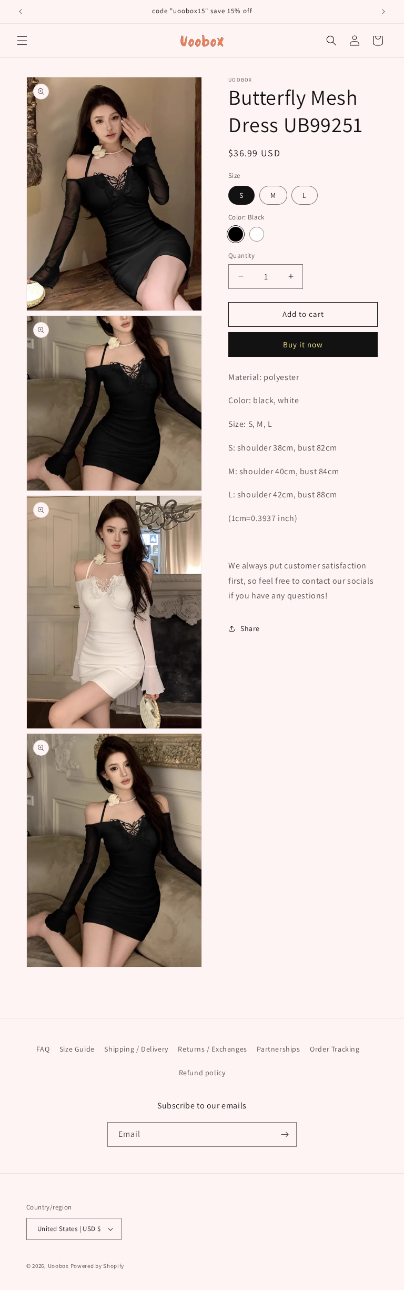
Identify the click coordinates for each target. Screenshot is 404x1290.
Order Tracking (334, 1049)
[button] (22, 40)
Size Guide (77, 1049)
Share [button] (250, 628)
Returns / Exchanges (212, 1049)
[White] (256, 234)
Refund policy (202, 1072)
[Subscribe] (284, 1134)
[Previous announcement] (20, 11)
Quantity (241, 255)
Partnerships (278, 1049)
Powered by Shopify (97, 1265)
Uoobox (58, 1265)
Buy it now (303, 344)
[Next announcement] (383, 11)
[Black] (235, 234)
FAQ (42, 1049)
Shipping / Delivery (136, 1049)
